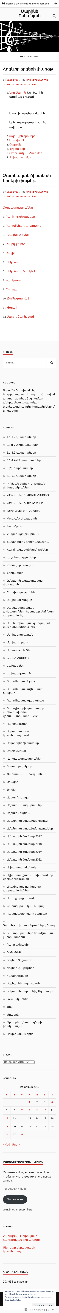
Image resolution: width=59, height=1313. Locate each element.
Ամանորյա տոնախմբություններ (30, 828)
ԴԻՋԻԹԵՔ (14, 952)
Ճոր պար (12, 289)
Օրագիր (12, 782)
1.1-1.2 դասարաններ (21, 437)
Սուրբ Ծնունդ (16, 751)
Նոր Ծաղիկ (18, 92)
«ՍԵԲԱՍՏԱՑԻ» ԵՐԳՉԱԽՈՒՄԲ (27, 503)
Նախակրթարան (19, 673)
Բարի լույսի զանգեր (20, 216)
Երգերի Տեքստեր (19, 960)
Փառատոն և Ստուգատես (25, 774)
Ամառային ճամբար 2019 (24, 851)
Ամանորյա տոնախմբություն (27, 820)
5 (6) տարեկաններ (20, 468)
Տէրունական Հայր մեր (25, 153)
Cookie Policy (15, 1300)
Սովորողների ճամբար (23, 743)
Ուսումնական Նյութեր (22, 681)
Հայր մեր (15, 144)
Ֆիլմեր (12, 789)
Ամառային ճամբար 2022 (24, 859)
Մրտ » (16, 1144)
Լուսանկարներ (17, 999)
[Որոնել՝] (29, 363)
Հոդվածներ (15, 573)
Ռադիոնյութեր (17, 723)
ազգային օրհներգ (22, 136)
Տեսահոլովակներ (19, 766)
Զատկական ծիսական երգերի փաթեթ (27, 178)
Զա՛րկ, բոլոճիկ (16, 244)
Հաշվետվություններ (21, 557)
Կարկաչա (13, 280)
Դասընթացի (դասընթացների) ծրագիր (30, 925)
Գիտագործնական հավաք (26, 906)
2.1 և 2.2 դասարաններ (23, 445)
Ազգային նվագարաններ (24, 805)
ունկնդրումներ (17, 976)
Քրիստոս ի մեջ (20, 157)
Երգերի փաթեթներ (20, 968)
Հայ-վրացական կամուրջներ (27, 549)
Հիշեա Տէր (17, 149)
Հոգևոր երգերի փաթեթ (28, 68)
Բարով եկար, (15, 226)
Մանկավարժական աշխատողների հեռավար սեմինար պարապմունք (28, 611)
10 (44, 1110)
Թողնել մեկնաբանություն (23, 84)
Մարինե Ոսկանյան (30, 13)
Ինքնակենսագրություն (23, 983)
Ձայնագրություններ (18, 207)
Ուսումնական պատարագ (25, 700)
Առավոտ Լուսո (20, 140)
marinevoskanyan (37, 80)
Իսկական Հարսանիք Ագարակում (31, 991)
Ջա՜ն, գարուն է (18, 298)
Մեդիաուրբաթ (17, 642)
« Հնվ (6, 1144)
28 (21, 1134)
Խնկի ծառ (13, 262)
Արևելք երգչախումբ (21, 898)
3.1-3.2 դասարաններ (21, 452)
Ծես (10, 1007)
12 (6, 1118)
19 (6, 1126)
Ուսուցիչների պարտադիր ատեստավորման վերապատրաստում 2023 (23, 712)
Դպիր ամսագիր (18, 944)
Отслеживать (15, 1199)
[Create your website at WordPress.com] (29, 3)
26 (6, 1134)
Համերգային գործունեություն (28, 542)
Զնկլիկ (11, 253)
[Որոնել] (51, 363)
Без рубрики (14, 526)
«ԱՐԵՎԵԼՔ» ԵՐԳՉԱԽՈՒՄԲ (24, 510)
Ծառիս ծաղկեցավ (20, 316)
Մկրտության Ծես (19, 650)
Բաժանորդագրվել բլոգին (23, 1162)
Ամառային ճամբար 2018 (24, 844)
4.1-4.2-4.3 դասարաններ (24, 460)
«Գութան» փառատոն (22, 518)
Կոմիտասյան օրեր (20, 1034)
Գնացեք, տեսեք (17, 235)
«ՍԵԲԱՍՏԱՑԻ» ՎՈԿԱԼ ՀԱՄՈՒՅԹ (29, 495)
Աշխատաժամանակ (21, 867)
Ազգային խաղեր (18, 797)
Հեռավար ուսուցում (21, 565)
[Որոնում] (51, 16)
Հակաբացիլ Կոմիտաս (23, 534)
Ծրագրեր (13, 1014)
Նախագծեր (15, 665)
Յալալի (12, 307)
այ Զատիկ (33, 226)
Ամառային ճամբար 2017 (24, 836)
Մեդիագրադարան (20, 634)
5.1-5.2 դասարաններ (21, 476)
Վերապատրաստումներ (24, 758)
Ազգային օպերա (18, 813)
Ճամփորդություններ (22, 592)
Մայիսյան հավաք (19, 600)
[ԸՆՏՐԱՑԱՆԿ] (6, 16)
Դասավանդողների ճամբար (27, 913)
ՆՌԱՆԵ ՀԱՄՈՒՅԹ (19, 658)
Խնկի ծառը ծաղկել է (21, 271)
